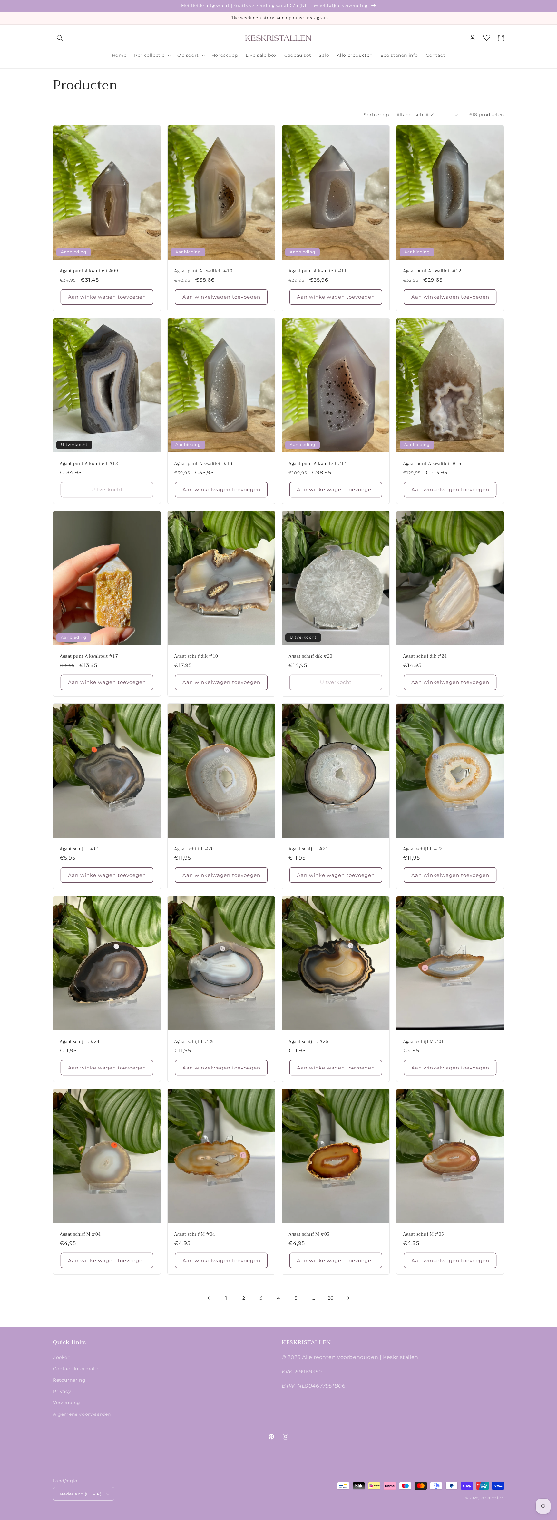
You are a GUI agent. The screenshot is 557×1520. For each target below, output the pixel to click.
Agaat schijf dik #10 (196, 656)
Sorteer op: (377, 114)
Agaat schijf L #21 (308, 849)
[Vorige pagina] (209, 1298)
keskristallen (492, 1498)
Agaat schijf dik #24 (425, 656)
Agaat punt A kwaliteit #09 (89, 271)
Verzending (66, 1402)
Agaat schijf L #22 (423, 849)
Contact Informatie (76, 1369)
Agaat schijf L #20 (194, 849)
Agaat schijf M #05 (309, 1234)
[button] (60, 38)
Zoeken (62, 1357)
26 (331, 1298)
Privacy (62, 1391)
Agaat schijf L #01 (80, 849)
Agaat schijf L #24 (80, 1042)
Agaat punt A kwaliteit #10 (203, 271)
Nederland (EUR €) (81, 1493)
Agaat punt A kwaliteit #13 (203, 464)
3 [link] (261, 1298)
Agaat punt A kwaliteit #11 (317, 271)
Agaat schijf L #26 (308, 1042)
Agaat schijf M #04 (80, 1234)
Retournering (69, 1380)
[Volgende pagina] (348, 1298)
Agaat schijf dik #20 (310, 656)
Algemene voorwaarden (82, 1414)
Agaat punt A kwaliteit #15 (432, 464)
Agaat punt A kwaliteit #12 (432, 271)
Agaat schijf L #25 (194, 1042)
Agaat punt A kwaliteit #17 (89, 656)
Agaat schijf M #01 (423, 1042)
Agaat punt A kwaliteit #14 (317, 464)
